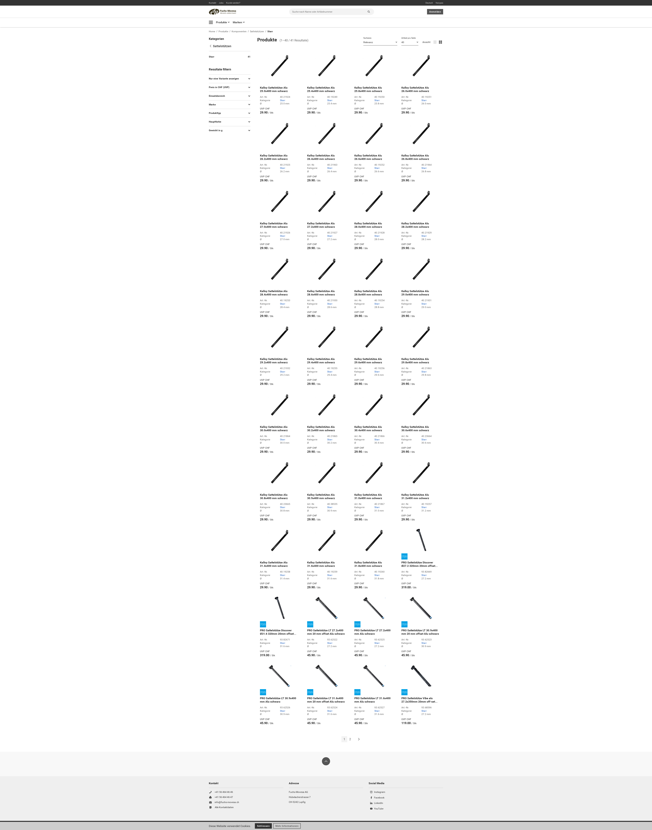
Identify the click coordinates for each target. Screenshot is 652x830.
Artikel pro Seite (408, 38)
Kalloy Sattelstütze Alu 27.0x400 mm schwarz (274, 225)
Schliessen (263, 826)
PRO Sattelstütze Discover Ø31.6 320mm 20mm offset (278, 632)
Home (212, 31)
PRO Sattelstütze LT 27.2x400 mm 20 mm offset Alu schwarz (326, 632)
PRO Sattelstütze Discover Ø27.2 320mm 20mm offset (419, 564)
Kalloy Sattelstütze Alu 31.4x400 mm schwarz (274, 564)
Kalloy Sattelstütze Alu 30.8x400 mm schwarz (274, 496)
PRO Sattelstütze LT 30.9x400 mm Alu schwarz (278, 700)
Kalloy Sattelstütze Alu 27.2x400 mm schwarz (321, 225)
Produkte (221, 22)
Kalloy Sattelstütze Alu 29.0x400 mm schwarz (415, 293)
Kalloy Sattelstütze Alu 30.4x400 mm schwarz (368, 428)
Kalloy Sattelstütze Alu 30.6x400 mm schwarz (415, 428)
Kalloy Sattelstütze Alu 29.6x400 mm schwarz (368, 360)
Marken (237, 22)
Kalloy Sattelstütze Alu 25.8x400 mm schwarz (368, 89)
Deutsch (429, 3)
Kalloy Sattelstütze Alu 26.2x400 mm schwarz (274, 157)
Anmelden (435, 11)
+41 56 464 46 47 (224, 797)
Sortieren (367, 38)
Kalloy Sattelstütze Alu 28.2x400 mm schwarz (415, 225)
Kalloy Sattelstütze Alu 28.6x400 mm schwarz (321, 293)
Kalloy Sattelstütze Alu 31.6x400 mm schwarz (321, 564)
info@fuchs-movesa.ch (227, 802)
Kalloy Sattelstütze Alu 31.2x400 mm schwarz (415, 496)
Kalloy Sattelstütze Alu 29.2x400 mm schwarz (274, 360)
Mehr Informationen (286, 826)
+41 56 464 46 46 (224, 792)
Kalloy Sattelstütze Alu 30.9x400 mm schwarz (321, 496)
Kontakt (212, 3)
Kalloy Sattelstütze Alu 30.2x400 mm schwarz (321, 428)
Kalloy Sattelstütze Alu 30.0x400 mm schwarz (274, 428)
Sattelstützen (257, 31)
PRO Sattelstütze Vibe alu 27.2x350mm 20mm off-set (419, 700)
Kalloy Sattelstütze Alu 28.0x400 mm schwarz (368, 225)
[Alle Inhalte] (210, 22)
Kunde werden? (233, 3)
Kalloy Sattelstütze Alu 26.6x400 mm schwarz (368, 157)
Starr (270, 31)
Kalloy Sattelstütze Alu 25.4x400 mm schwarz (321, 89)
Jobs (221, 3)
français (439, 3)
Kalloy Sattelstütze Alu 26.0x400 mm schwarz (415, 89)
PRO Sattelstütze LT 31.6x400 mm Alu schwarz (372, 700)
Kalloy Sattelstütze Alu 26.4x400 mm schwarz (321, 157)
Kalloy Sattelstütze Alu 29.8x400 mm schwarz (415, 360)
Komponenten (239, 31)
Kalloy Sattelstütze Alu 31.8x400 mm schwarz (368, 564)
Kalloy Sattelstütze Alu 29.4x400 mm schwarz (321, 360)
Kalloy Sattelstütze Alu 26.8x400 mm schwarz (415, 157)
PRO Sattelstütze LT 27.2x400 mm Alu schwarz (372, 632)
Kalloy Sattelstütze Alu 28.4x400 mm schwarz (274, 293)
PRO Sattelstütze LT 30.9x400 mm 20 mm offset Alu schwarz (420, 632)
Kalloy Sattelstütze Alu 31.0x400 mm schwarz (368, 496)
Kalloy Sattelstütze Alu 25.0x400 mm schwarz (274, 89)
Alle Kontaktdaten (224, 807)
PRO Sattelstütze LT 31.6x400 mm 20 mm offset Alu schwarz (326, 700)
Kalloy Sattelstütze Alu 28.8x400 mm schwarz (368, 293)
